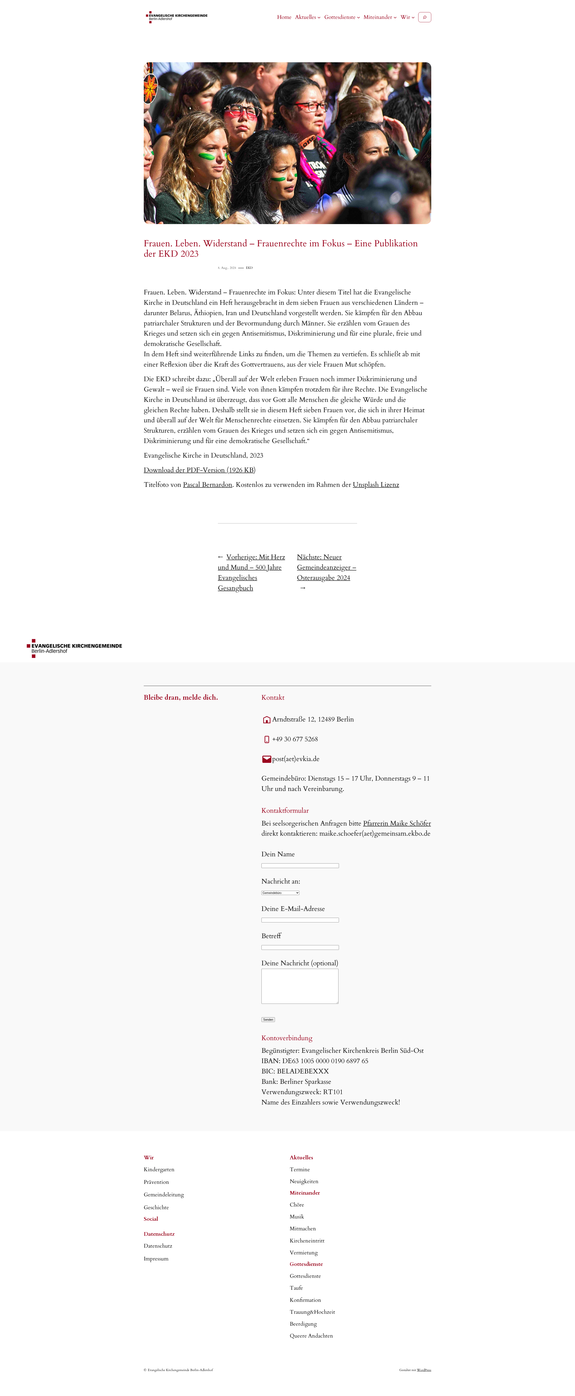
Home (284, 17)
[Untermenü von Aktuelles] (319, 17)
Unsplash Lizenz (376, 484)
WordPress (424, 1370)
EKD (249, 268)
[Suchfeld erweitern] (424, 17)
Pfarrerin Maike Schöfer (397, 823)
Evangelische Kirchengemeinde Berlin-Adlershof (180, 1370)
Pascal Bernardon (207, 484)
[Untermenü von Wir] (413, 17)
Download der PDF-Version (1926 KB (199, 470)
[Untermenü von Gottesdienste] (358, 17)
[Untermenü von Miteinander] (395, 17)
